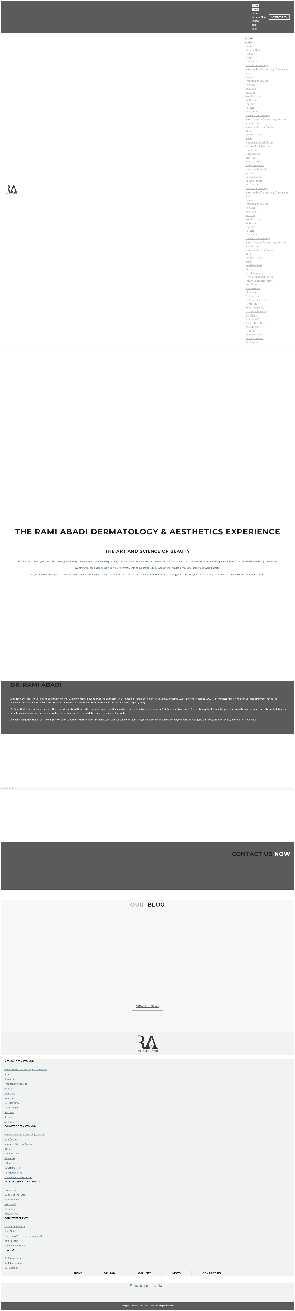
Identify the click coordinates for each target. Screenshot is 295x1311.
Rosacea (250, 107)
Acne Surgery (252, 123)
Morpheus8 (251, 303)
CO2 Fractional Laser (256, 299)
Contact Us (251, 61)
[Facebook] (6, 17)
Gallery (255, 20)
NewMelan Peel (254, 265)
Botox (249, 130)
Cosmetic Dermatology (258, 115)
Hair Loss (250, 84)
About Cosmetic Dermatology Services (266, 119)
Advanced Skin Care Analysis (260, 126)
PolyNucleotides (254, 273)
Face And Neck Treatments (259, 146)
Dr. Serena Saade (254, 176)
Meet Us (250, 173)
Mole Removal (253, 96)
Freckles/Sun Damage (257, 80)
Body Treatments (255, 165)
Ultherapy (251, 157)
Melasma (250, 92)
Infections (251, 88)
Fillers (249, 138)
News (254, 28)
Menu (255, 5)
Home (255, 13)
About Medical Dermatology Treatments (267, 69)
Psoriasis (250, 103)
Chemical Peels (254, 134)
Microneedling (253, 153)
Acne (248, 73)
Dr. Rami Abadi (259, 16)
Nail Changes (252, 99)
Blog (254, 24)
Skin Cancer (252, 111)
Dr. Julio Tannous (255, 180)
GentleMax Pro (253, 319)
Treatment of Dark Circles (259, 142)
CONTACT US (279, 16)
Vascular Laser (253, 161)
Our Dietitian (252, 184)
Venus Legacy (252, 326)
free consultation (147, 873)
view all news (147, 1006)
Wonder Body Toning (256, 322)
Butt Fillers (252, 315)
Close (255, 9)
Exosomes (251, 269)
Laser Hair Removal (256, 169)
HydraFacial (252, 149)
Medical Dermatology (257, 65)
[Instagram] (11, 17)
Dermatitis (251, 76)
